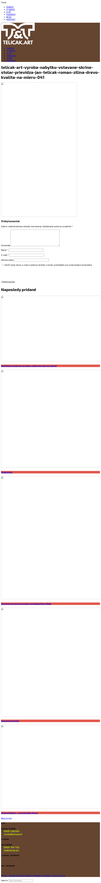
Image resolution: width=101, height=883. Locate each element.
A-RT (8, 12)
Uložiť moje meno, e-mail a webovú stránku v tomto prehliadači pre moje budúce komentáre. (48, 265)
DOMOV (10, 7)
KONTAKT (10, 19)
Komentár (6, 245)
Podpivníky (6, 472)
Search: (5, 880)
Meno (4, 250)
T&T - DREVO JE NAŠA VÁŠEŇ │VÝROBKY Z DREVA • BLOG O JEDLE (34, 875)
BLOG (8, 17)
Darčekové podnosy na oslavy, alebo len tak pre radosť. (29, 366)
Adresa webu (7, 260)
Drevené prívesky (10, 721)
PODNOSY (11, 14)
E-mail (5, 255)
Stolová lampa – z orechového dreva (19, 813)
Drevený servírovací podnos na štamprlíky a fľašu (26, 603)
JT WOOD (10, 9)
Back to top (6, 818)
